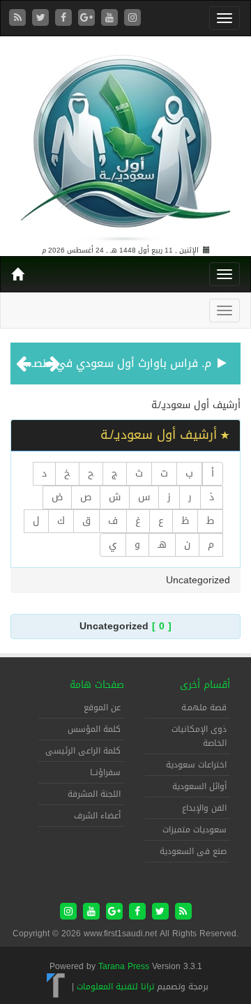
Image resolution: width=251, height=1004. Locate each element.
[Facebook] (65, 18)
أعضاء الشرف (97, 815)
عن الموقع (102, 707)
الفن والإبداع (204, 808)
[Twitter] (42, 18)
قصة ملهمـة (204, 707)
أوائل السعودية (199, 786)
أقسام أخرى (205, 684)
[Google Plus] (88, 18)
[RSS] (19, 18)
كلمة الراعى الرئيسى (83, 750)
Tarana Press (123, 966)
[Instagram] (132, 18)
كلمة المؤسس (94, 729)
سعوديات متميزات (194, 829)
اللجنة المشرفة (94, 794)
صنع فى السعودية (193, 851)
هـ (162, 544)
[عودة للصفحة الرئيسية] (125, 142)
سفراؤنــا (105, 772)
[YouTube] (111, 18)
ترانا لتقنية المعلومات (115, 986)
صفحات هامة (97, 684)
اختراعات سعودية (196, 764)
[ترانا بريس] (56, 986)
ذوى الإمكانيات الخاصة (199, 736)
